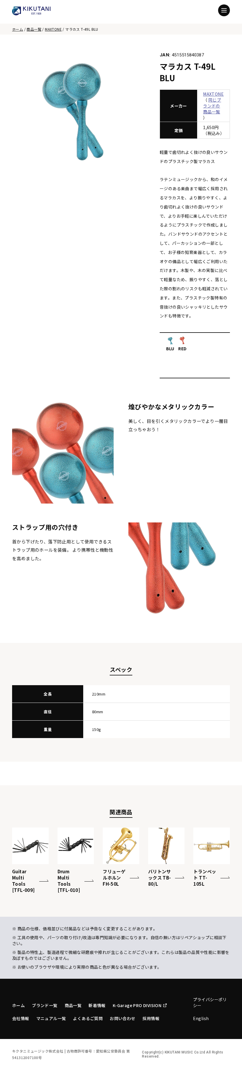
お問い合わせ (122, 1018)
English (201, 1018)
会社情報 (20, 1018)
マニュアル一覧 (51, 1018)
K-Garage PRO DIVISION (137, 1005)
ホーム (17, 29)
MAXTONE (53, 29)
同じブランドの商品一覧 (212, 106)
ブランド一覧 (44, 1005)
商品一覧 (34, 29)
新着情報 (97, 1005)
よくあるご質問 (88, 1018)
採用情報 (151, 1018)
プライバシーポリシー (210, 1002)
